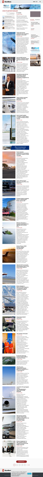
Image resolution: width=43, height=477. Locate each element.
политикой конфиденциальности (16, 475)
